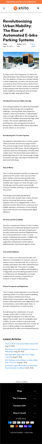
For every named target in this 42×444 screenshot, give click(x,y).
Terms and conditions (16, 432)
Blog (33, 44)
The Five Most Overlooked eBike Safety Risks (21, 344)
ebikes (34, 46)
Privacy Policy (29, 432)
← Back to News (21, 382)
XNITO (24, 419)
